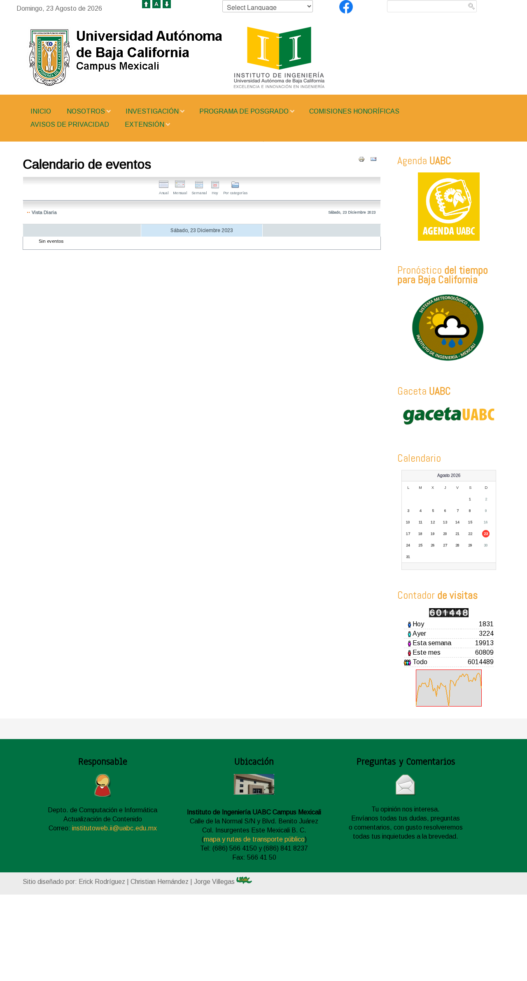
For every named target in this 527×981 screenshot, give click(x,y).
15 (470, 522)
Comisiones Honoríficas (354, 111)
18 (420, 534)
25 (420, 545)
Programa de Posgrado (244, 111)
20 (445, 534)
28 (457, 545)
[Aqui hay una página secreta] (251, 880)
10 (408, 522)
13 (445, 522)
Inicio (40, 111)
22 (470, 534)
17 (408, 534)
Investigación (152, 111)
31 (408, 557)
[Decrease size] (167, 3)
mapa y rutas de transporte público (254, 839)
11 (420, 522)
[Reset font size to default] (156, 3)
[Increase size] (146, 3)
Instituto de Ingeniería (202, 57)
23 (486, 534)
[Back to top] (247, 923)
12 (433, 522)
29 (470, 545)
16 (486, 522)
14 (457, 522)
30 (486, 545)
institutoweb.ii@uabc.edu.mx (114, 828)
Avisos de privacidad (69, 124)
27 (445, 545)
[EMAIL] (373, 159)
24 (408, 545)
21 (457, 534)
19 (433, 534)
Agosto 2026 (449, 475)
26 (433, 545)
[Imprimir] (361, 159)
